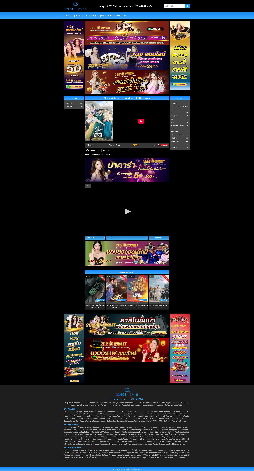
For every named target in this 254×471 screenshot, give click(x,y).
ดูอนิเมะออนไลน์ (120, 15)
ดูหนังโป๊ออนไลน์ (105, 15)
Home (68, 15)
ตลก (99, 150)
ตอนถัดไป (158, 237)
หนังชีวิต (106, 150)
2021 (93, 145)
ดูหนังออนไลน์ (91, 15)
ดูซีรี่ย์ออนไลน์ (78, 15)
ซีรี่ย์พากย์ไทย (90, 150)
